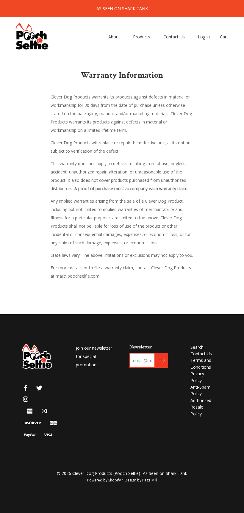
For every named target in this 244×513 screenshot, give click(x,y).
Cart (224, 37)
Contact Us (174, 37)
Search (197, 347)
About (114, 37)
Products (141, 37)
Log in (204, 37)
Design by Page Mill (141, 480)
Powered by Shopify (104, 480)
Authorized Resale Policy (200, 407)
